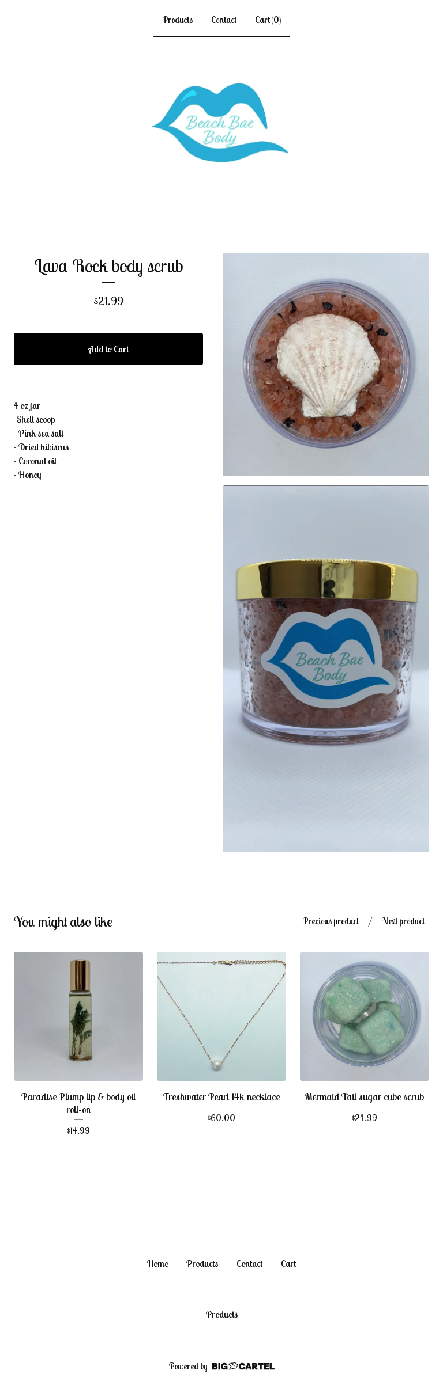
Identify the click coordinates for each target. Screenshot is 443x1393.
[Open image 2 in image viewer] (326, 668)
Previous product (331, 921)
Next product (403, 921)
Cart (288, 1263)
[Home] (222, 124)
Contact (223, 19)
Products (178, 19)
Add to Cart (108, 349)
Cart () (268, 19)
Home (157, 1263)
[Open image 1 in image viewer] (326, 364)
